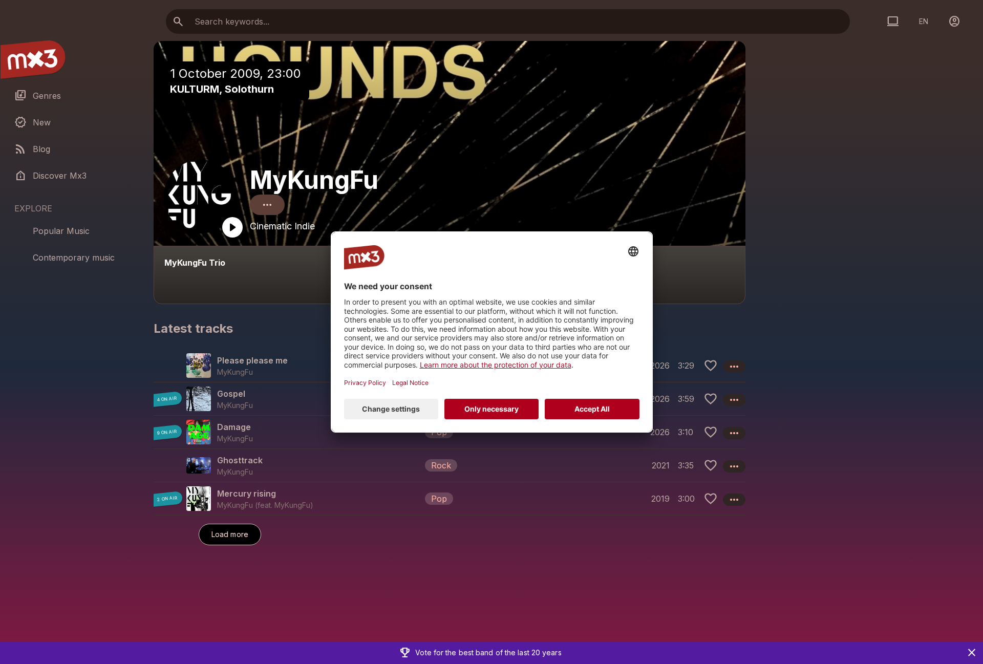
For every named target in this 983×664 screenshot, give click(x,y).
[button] (449, 431)
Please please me (252, 360)
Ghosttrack (240, 460)
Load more (229, 534)
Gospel (231, 394)
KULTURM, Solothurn (222, 89)
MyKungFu (314, 180)
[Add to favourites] (710, 365)
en (923, 21)
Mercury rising (246, 493)
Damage (234, 427)
